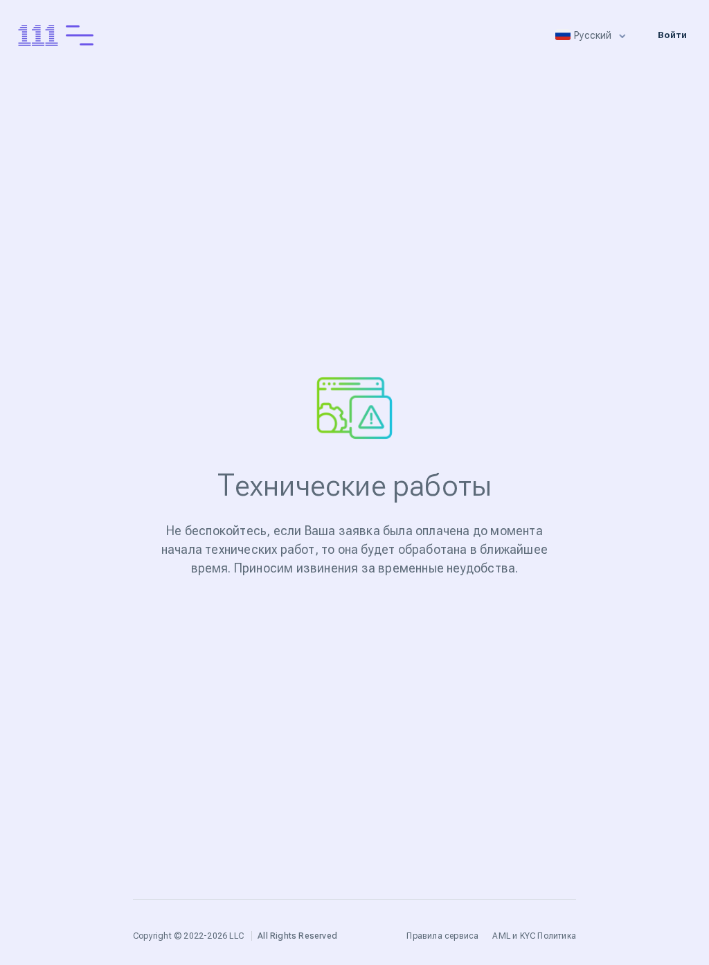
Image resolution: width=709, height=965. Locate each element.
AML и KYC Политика (534, 936)
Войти (672, 35)
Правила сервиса (442, 936)
